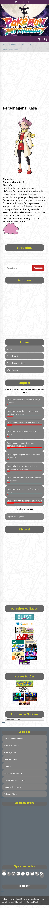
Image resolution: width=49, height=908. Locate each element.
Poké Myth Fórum (11, 745)
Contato (7, 766)
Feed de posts (13, 356)
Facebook (24, 885)
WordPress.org (13, 370)
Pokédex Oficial (10, 794)
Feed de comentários (16, 363)
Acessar (10, 349)
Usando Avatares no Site (14, 780)
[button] (39, 39)
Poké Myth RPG (10, 752)
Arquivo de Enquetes (15, 516)
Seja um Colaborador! (13, 773)
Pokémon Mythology (11, 899)
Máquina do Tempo (12, 787)
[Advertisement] (24, 78)
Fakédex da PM (10, 759)
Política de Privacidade (13, 738)
